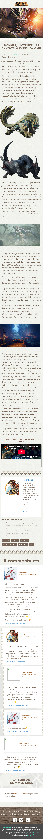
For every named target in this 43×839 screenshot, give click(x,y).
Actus (14, 57)
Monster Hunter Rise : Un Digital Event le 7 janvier (21, 523)
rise (31, 545)
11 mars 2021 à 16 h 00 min (28, 575)
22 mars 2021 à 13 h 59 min (28, 745)
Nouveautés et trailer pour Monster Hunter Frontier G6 (22, 531)
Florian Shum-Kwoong (28, 834)
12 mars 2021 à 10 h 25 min (29, 637)
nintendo (23, 545)
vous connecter (19, 794)
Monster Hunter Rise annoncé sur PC (17, 533)
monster (24, 541)
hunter (15, 541)
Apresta (29, 835)
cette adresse (35, 832)
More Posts (26, 512)
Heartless (27, 480)
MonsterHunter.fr (7, 827)
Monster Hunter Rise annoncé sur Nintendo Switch (21, 536)
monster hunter (9, 545)
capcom (5, 541)
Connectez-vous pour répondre (14, 623)
